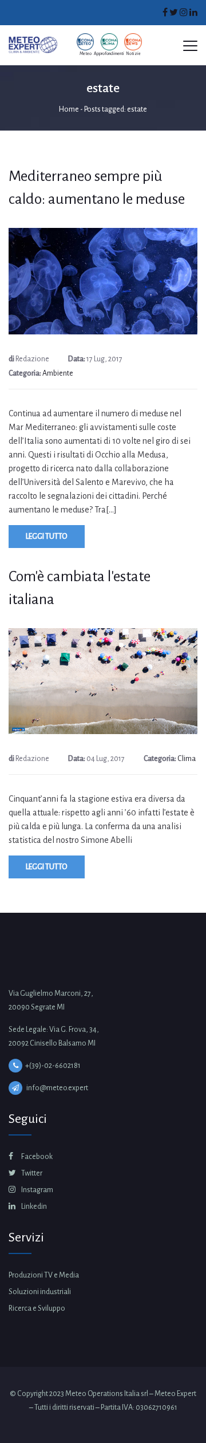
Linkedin (33, 1206)
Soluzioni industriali (40, 1292)
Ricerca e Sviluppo (37, 1308)
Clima (186, 759)
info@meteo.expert (57, 1088)
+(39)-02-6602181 (53, 1066)
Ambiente (57, 373)
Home (69, 109)
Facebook (36, 1157)
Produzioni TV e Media (44, 1275)
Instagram (36, 1190)
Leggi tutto (47, 537)
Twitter (31, 1173)
